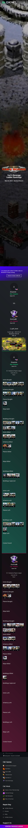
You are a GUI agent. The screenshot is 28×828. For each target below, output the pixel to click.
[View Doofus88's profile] (14, 314)
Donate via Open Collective (14, 275)
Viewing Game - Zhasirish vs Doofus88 (11, 755)
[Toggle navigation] (24, 2)
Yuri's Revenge (9, 753)
